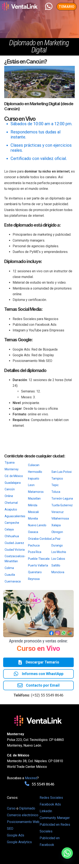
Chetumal (11, 502)
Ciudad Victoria (15, 549)
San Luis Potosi (61, 471)
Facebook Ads (50, 804)
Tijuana (10, 462)
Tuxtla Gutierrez (62, 505)
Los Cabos (58, 558)
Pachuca (34, 545)
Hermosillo (35, 471)
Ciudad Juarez (14, 543)
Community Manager (55, 818)
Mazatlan (34, 498)
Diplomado (27, 808)
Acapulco (11, 509)
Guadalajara (13, 482)
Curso (11, 808)
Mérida (32, 505)
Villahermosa (60, 518)
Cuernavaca (13, 581)
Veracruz (57, 512)
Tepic (55, 485)
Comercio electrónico (22, 815)
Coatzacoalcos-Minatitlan (15, 558)
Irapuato (33, 478)
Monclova (57, 572)
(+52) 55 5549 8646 (47, 695)
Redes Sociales (51, 798)
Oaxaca (33, 532)
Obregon (57, 532)
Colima (9, 568)
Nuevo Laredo (37, 525)
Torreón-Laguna (62, 498)
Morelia (33, 518)
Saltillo (55, 565)
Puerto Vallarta (38, 565)
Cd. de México (14, 476)
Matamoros (36, 491)
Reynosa (34, 579)
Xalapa (56, 525)
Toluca (55, 491)
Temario (67, 7)
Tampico (57, 478)
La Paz (55, 538)
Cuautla (10, 574)
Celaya (9, 529)
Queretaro (35, 572)
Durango (57, 545)
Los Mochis (58, 552)
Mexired (31, 778)
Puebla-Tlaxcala (39, 558)
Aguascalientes (15, 516)
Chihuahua (12, 536)
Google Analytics (19, 842)
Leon (31, 485)
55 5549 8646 (43, 784)
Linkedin (46, 811)
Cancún (10, 489)
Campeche (12, 522)
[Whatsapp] (67, 853)
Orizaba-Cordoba (39, 538)
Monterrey (12, 469)
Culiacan (33, 465)
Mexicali (33, 512)
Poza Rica (34, 552)
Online (9, 496)
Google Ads (15, 835)
